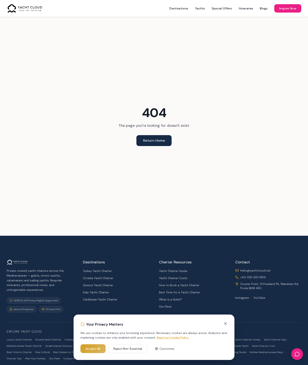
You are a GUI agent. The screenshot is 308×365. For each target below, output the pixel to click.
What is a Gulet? (170, 299)
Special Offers (222, 8)
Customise (166, 349)
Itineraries (246, 8)
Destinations (179, 8)
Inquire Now (287, 8)
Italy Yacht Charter (96, 292)
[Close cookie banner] (225, 323)
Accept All (93, 349)
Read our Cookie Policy (173, 337)
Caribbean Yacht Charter (100, 299)
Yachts (200, 8)
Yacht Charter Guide (173, 271)
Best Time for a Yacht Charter (179, 292)
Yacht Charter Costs (173, 278)
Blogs (264, 8)
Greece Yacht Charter (98, 285)
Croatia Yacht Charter (98, 278)
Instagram (242, 298)
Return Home (154, 140)
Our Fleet (165, 306)
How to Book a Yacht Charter (179, 285)
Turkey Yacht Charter (97, 271)
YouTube (259, 298)
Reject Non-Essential (127, 349)
